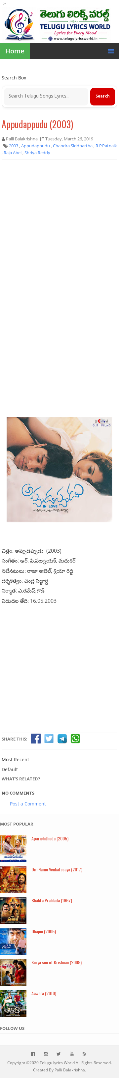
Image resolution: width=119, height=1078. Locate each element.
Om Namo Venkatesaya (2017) (56, 869)
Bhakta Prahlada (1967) (51, 900)
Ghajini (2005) (43, 931)
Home (14, 50)
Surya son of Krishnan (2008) (56, 962)
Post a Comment (28, 804)
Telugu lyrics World (57, 1062)
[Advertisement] (59, 225)
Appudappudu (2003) (37, 124)
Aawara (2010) (43, 993)
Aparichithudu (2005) (49, 838)
